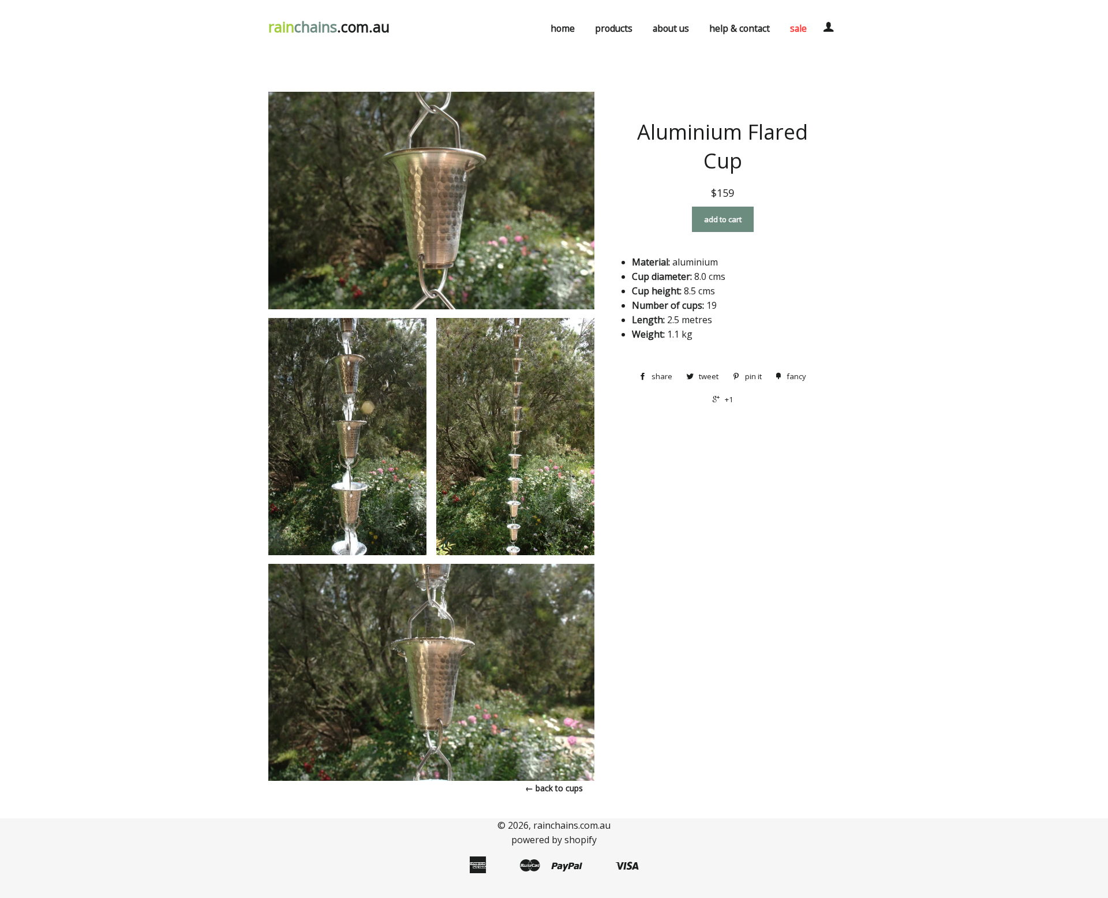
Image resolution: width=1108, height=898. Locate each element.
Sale (798, 28)
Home (563, 28)
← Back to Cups (554, 788)
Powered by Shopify (554, 839)
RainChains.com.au (572, 825)
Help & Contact (739, 28)
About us (671, 28)
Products (613, 28)
